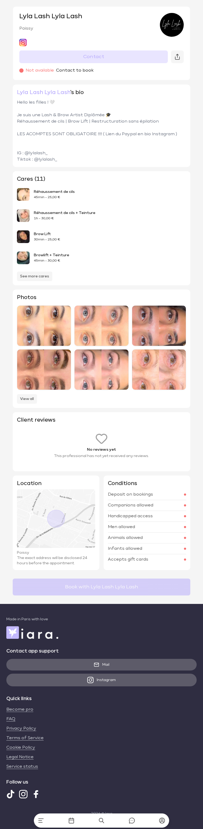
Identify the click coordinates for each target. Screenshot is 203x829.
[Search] (101, 820)
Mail (105, 665)
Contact (93, 56)
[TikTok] (10, 794)
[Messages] (132, 820)
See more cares (34, 276)
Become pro (19, 709)
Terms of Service (25, 738)
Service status (22, 767)
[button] (162, 820)
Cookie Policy (20, 748)
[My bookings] (71, 820)
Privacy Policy (21, 728)
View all (27, 399)
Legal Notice (20, 757)
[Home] (41, 820)
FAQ (10, 719)
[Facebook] (36, 794)
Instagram (106, 680)
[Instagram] (23, 794)
